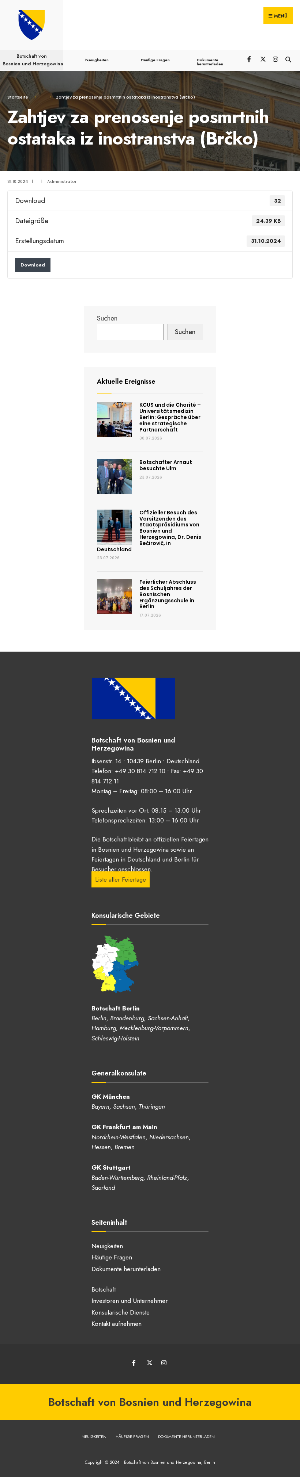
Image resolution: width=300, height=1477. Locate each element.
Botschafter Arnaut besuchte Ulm (165, 465)
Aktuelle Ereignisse (126, 381)
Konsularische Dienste (120, 1312)
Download (32, 264)
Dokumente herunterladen (210, 62)
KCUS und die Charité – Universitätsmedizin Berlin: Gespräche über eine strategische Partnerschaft (170, 417)
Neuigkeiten (97, 60)
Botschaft (103, 1289)
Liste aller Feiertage (120, 879)
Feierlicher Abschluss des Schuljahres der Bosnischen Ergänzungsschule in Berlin (167, 594)
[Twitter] (262, 58)
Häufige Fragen (155, 60)
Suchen (107, 318)
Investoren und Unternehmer (129, 1300)
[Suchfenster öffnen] (288, 58)
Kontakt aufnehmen (116, 1323)
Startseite (17, 97)
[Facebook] (249, 58)
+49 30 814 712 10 (140, 771)
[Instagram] (275, 58)
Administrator (61, 181)
